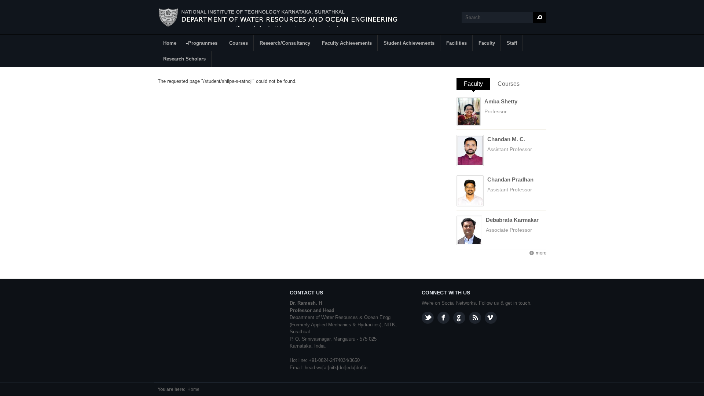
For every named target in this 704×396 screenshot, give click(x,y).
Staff (512, 43)
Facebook (443, 318)
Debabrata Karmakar (512, 220)
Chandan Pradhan (510, 179)
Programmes (200, 44)
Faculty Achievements (347, 43)
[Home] (286, 17)
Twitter (428, 318)
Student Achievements (409, 43)
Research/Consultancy (285, 43)
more (541, 253)
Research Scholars (184, 59)
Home (169, 43)
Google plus (459, 318)
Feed (475, 318)
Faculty (486, 43)
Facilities (456, 43)
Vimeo (491, 318)
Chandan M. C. (506, 139)
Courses (238, 43)
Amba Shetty (500, 101)
